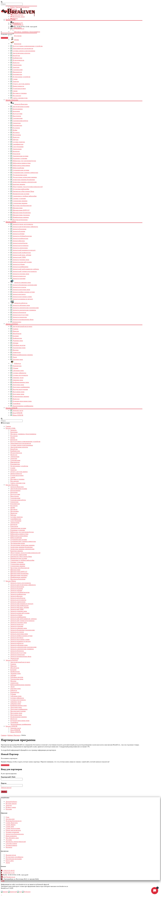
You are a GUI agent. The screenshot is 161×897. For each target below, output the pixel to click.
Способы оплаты (11, 843)
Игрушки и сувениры (19, 93)
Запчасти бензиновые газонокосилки (24, 285)
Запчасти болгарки (18, 231)
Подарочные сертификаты (14, 857)
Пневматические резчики (20, 194)
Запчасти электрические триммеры (24, 310)
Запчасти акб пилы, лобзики (21, 255)
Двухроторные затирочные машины (24, 177)
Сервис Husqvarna (12, 823)
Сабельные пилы (18, 370)
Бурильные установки (19, 158)
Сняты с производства (19, 98)
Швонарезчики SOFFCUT (20, 210)
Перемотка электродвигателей (16, 841)
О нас (7, 817)
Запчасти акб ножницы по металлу (24, 250)
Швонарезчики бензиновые (21, 212)
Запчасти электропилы (20, 248)
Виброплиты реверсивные (21, 165)
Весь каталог (16, 95)
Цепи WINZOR (17, 413)
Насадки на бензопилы (20, 220)
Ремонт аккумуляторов (13, 830)
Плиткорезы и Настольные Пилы (23, 191)
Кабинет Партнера (14, 735)
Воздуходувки (17, 113)
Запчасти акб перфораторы (21, 252)
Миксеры (15, 331)
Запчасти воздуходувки (20, 315)
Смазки (14, 91)
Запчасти (13, 430)
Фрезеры (15, 350)
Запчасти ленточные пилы (21, 289)
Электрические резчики (20, 156)
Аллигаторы (16, 352)
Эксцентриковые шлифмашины (22, 406)
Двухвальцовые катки (19, 175)
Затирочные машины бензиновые (23, 179)
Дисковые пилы (17, 340)
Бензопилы (16, 111)
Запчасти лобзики (18, 234)
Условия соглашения (12, 832)
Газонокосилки (17, 69)
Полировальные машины (20, 396)
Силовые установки (19, 198)
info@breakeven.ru (18, 28)
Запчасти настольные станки (22, 296)
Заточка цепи (10, 819)
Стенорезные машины (19, 201)
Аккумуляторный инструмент (22, 326)
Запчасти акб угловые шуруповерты (24, 271)
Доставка (9, 840)
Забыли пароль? (6, 787)
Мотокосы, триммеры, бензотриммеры (23, 434)
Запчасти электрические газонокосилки (25, 308)
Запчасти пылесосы (19, 276)
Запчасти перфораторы (20, 238)
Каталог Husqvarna (12, 100)
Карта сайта (10, 861)
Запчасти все (16, 322)
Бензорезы (17, 44)
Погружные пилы (18, 394)
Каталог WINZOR (11, 408)
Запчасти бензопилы (19, 229)
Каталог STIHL (11, 428)
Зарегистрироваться (22, 7)
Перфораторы (17, 338)
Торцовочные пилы (18, 347)
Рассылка (9, 809)
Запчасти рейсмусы (20, 303)
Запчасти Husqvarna (21, 104)
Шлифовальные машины (20, 217)
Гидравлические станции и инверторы (25, 172)
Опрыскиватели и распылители (22, 48)
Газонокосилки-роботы (20, 121)
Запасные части (17, 410)
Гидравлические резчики (20, 170)
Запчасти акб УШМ (19, 257)
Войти (12, 7)
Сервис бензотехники (13, 828)
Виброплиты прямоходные (21, 163)
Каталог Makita (11, 221)
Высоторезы (16, 116)
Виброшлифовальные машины (22, 355)
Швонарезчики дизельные (21, 215)
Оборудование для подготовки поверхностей (27, 187)
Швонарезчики (17, 208)
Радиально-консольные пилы (22, 401)
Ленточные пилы (18, 385)
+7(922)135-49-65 (17, 25)
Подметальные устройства (21, 77)
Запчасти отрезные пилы (20, 274)
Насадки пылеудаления (20, 389)
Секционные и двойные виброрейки (24, 196)
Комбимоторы (17, 58)
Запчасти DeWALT (12, 324)
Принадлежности (18, 86)
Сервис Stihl (10, 826)
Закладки (9, 805)
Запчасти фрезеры (18, 241)
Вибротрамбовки (18, 168)
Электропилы (17, 65)
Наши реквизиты (11, 836)
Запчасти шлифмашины (20, 267)
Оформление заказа (18, 16)
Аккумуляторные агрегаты (21, 53)
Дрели (14, 357)
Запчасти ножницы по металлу (22, 299)
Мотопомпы (16, 135)
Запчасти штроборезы (19, 243)
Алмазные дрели (17, 377)
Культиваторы (17, 74)
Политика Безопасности (13, 821)
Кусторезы (16, 128)
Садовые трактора (18, 142)
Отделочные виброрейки (20, 189)
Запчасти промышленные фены (22, 319)
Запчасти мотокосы (19, 294)
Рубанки (15, 368)
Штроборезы (16, 333)
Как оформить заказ (12, 838)
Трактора (15, 81)
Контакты (14, 18)
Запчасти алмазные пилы (22, 282)
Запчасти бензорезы (19, 312)
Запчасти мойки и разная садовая (23, 292)
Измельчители (17, 72)
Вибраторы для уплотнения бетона (24, 161)
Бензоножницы (17, 109)
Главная (14, 9)
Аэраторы (15, 67)
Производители (11, 855)
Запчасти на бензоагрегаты (15, 834)
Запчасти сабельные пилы (21, 305)
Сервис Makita (10, 824)
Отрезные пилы (17, 359)
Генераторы (16, 123)
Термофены (16, 403)
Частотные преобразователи (21, 205)
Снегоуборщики (17, 146)
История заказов (11, 803)
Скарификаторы (17, 144)
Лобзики (15, 343)
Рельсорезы (16, 154)
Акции (8, 862)
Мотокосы (16, 132)
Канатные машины (18, 184)
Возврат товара (11, 807)
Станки (14, 79)
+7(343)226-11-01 (17, 23)
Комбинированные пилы (20, 382)
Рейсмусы (17, 363)
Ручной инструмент (19, 88)
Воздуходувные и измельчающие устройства (27, 46)
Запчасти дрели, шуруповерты (22, 224)
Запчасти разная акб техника (22, 262)
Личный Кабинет (11, 801)
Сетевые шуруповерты (20, 375)
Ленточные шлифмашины (21, 387)
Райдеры (15, 139)
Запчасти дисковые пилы (20, 259)
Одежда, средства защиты (21, 84)
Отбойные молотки (18, 345)
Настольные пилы (18, 392)
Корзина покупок (17, 15)
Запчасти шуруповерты (20, 245)
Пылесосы (15, 62)
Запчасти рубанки (18, 264)
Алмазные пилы (17, 380)
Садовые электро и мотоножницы (23, 51)
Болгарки (15, 336)
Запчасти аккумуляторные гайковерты (25, 226)
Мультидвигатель (18, 60)
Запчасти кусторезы (19, 287)
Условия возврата (11, 845)
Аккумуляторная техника (20, 106)
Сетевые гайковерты (19, 373)
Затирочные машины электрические (24, 182)
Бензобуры (16, 55)
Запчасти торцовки (18, 278)
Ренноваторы (16, 366)
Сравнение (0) (16, 13)
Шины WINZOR (17, 415)
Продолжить (5, 765)
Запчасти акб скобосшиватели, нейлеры (25, 269)
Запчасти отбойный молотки (22, 236)
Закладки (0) (16, 11)
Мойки (16, 40)
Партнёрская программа (14, 859)
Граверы (15, 329)
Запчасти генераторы (19, 317)
